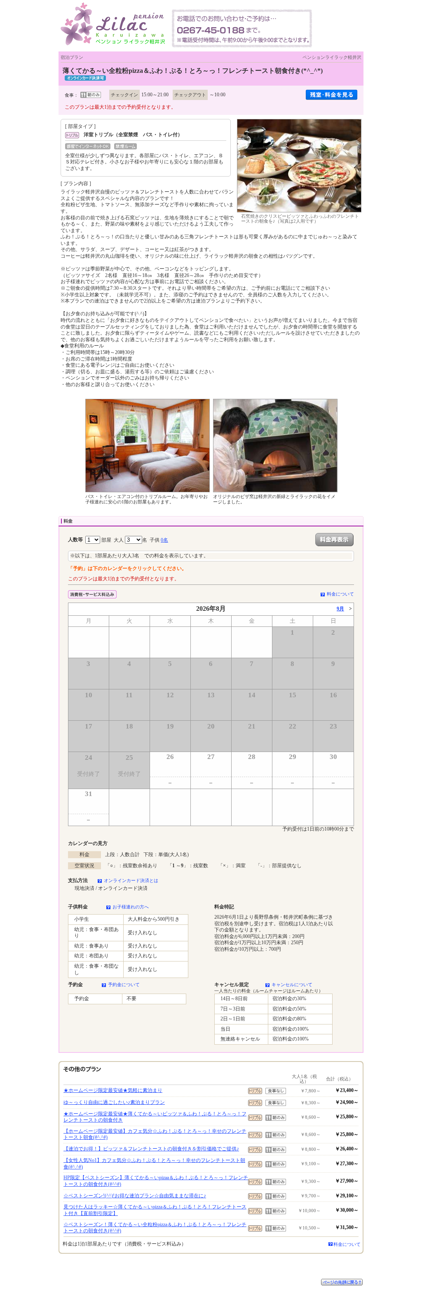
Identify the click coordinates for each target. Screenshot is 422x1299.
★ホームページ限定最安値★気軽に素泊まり (112, 1090)
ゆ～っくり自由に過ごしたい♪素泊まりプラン (114, 1102)
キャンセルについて (292, 984)
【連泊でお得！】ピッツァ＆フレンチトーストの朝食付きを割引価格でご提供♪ (151, 1149)
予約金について (124, 984)
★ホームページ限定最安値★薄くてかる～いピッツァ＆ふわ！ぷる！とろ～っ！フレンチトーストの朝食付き (154, 1117)
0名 (164, 540)
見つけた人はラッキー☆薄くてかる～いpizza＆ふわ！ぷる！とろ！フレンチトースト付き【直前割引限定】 (154, 1210)
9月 (340, 609)
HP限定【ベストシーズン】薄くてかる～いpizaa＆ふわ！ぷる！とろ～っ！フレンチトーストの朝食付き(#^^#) (155, 1181)
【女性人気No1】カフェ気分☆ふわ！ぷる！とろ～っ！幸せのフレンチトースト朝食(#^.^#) (154, 1163)
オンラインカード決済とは (131, 880)
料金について (340, 593)
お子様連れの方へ (131, 906)
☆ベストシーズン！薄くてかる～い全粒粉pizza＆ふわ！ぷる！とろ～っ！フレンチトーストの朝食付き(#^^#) (154, 1228)
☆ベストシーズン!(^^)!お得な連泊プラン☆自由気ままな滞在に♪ (134, 1196)
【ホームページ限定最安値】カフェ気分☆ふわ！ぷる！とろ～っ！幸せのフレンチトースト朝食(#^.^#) (154, 1134)
